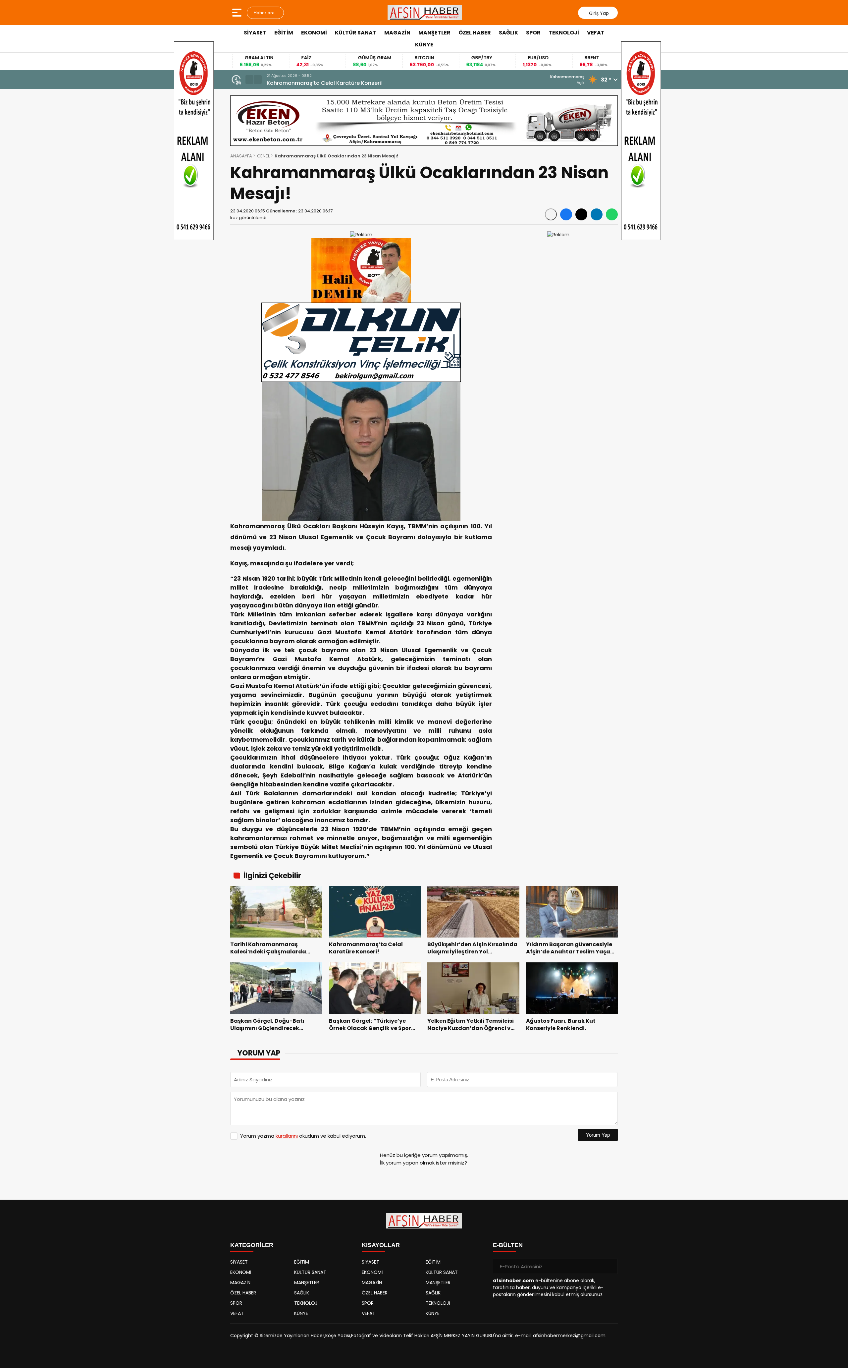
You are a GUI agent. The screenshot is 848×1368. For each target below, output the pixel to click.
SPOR (533, 32)
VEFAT (596, 32)
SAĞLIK (508, 32)
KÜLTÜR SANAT (355, 32)
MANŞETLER (434, 32)
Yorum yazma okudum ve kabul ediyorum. (303, 1135)
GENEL (263, 156)
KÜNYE (424, 44)
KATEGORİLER (251, 1245)
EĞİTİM (283, 32)
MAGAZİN (397, 32)
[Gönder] (610, 1266)
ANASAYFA (241, 156)
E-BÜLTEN (508, 1245)
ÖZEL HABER (474, 32)
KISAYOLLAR (381, 1245)
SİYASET (255, 32)
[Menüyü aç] (237, 12)
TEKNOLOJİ (564, 32)
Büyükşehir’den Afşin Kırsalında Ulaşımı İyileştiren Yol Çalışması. (351, 83)
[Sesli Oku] (551, 214)
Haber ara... (265, 12)
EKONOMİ (314, 32)
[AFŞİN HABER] (425, 12)
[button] (249, 79)
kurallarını (287, 1135)
